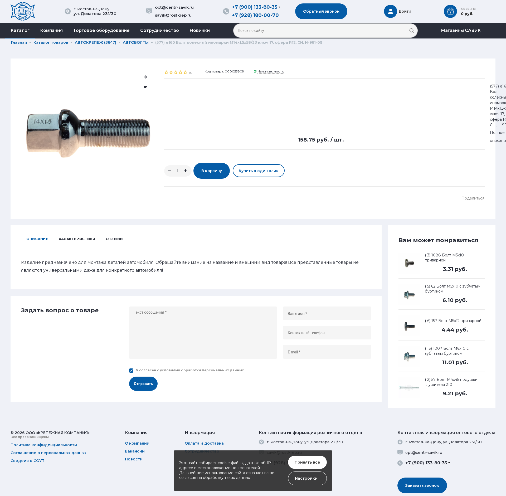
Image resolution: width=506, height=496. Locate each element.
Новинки (199, 30)
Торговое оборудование (101, 30)
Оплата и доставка (204, 443)
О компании (137, 443)
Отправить (143, 384)
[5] (185, 73)
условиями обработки (180, 370)
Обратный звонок (321, 11)
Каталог (20, 30)
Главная (19, 42)
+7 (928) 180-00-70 (255, 15)
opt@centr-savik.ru (174, 7)
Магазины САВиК (461, 30)
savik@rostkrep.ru (173, 15)
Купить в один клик (259, 170)
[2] (171, 73)
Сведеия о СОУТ (28, 460)
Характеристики (77, 239)
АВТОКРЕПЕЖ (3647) (95, 42)
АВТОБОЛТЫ (136, 42)
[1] (166, 73)
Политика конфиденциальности (44, 444)
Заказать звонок (422, 485)
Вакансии (135, 451)
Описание (37, 239)
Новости (134, 459)
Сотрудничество (159, 30)
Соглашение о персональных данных (48, 452)
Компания (51, 30)
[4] (180, 73)
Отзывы (114, 239)
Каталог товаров (50, 42)
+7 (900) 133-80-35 (254, 7)
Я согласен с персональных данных (190, 370)
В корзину (211, 170)
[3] (176, 73)
